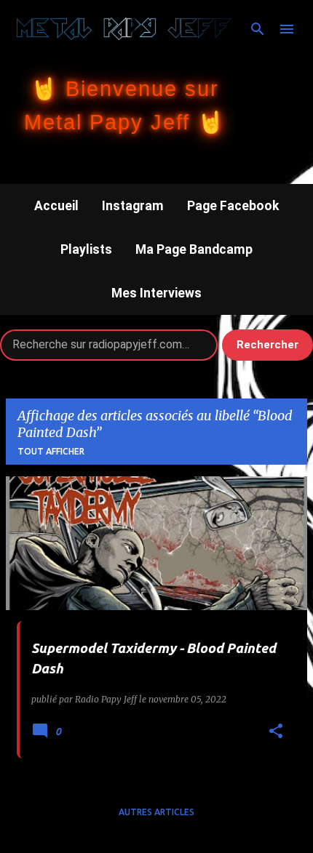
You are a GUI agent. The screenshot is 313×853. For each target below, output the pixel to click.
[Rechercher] (257, 29)
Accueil (56, 206)
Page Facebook (233, 206)
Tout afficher (50, 451)
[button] (276, 732)
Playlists (86, 249)
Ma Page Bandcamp (194, 249)
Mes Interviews (156, 293)
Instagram (133, 206)
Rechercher (267, 344)
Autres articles (156, 812)
